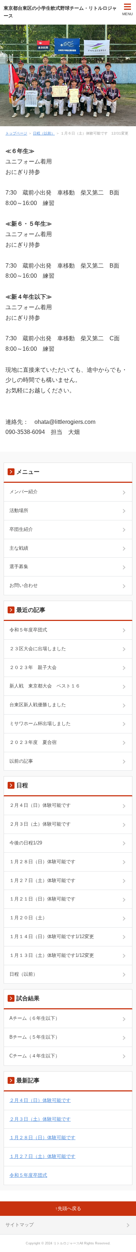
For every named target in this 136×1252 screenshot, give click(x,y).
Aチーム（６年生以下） (34, 1018)
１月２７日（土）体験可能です (42, 880)
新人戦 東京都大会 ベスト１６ (44, 686)
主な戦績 (18, 548)
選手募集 (18, 566)
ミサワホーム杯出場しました (40, 723)
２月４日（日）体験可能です (40, 805)
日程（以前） (44, 133)
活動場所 (18, 510)
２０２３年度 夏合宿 (33, 742)
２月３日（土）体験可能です (40, 824)
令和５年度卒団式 (28, 630)
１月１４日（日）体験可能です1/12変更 (51, 936)
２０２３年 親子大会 (33, 667)
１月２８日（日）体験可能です (42, 861)
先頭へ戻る (69, 1208)
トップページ (16, 133)
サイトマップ (19, 1224)
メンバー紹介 (23, 491)
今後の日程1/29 (25, 843)
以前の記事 (21, 761)
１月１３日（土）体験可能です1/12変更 (51, 955)
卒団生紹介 (21, 529)
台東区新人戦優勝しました (37, 704)
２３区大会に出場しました (37, 648)
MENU (127, 14)
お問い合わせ (23, 585)
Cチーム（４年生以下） (34, 1056)
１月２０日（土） (28, 917)
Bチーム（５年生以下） (34, 1037)
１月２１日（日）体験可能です (42, 899)
